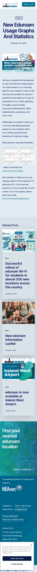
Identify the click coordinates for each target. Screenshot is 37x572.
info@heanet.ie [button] (21, 509)
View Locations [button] (22, 469)
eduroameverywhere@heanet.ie (15, 198)
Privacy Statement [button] (10, 516)
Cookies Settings (17, 564)
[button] (28, 4)
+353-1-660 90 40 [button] (23, 505)
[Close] (31, 545)
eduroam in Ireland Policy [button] (13, 519)
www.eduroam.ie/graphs (12, 170)
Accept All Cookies (17, 558)
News (19, 18)
